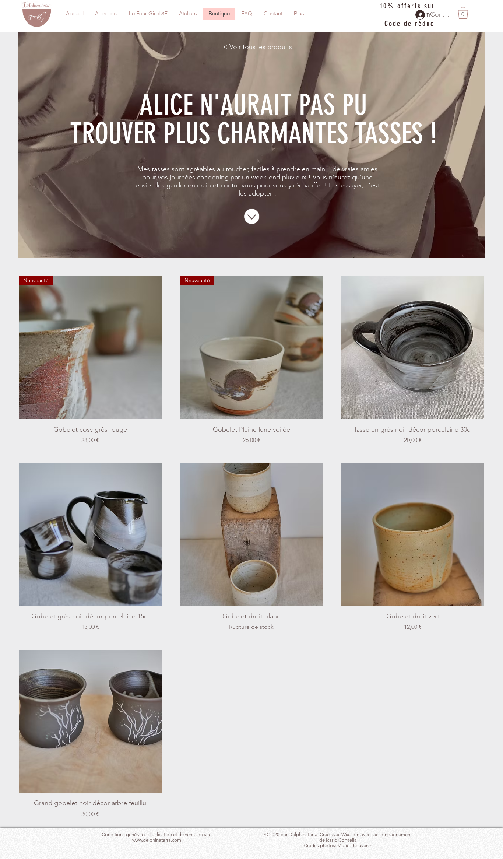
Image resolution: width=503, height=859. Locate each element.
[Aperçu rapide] (412, 347)
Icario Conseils (341, 840)
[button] (463, 13)
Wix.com (350, 834)
